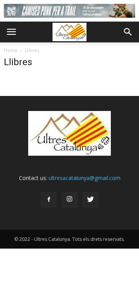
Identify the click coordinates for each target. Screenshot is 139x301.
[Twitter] (90, 199)
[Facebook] (48, 199)
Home (10, 50)
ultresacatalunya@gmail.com (84, 178)
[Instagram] (69, 199)
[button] (128, 32)
